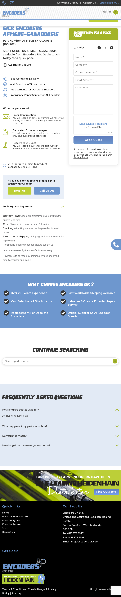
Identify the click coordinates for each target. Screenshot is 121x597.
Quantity (78, 47)
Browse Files (95, 127)
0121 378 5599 (76, 537)
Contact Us (89, 2)
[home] (16, 12)
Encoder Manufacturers (16, 516)
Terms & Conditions (14, 589)
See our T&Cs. (29, 167)
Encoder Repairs (11, 524)
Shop (5, 528)
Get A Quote (93, 140)
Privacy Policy (80, 157)
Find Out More (106, 491)
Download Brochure (69, 2)
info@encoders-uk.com (85, 541)
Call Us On (47, 190)
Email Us (20, 190)
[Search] (115, 361)
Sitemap (16, 593)
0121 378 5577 (75, 533)
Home (5, 512)
